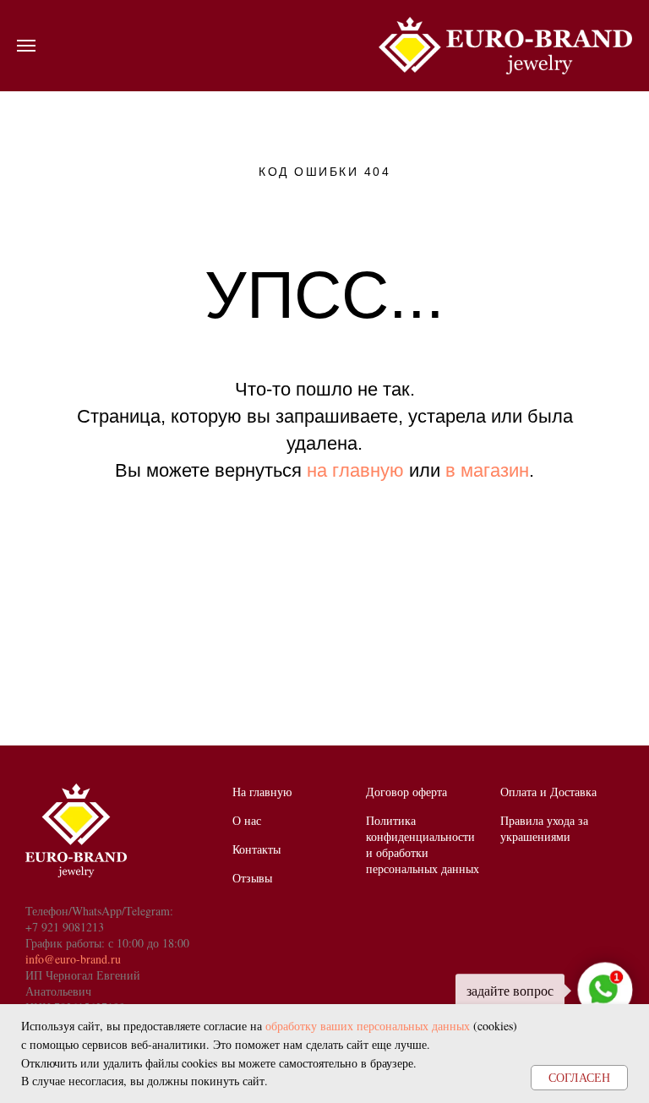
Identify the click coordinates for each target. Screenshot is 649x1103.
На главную (262, 792)
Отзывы (252, 878)
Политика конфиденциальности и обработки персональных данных (422, 844)
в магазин (487, 470)
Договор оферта (406, 792)
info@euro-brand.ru (73, 959)
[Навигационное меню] (26, 46)
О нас (246, 820)
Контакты (256, 849)
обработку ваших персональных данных (367, 1026)
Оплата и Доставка (548, 792)
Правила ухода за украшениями (544, 828)
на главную (355, 470)
